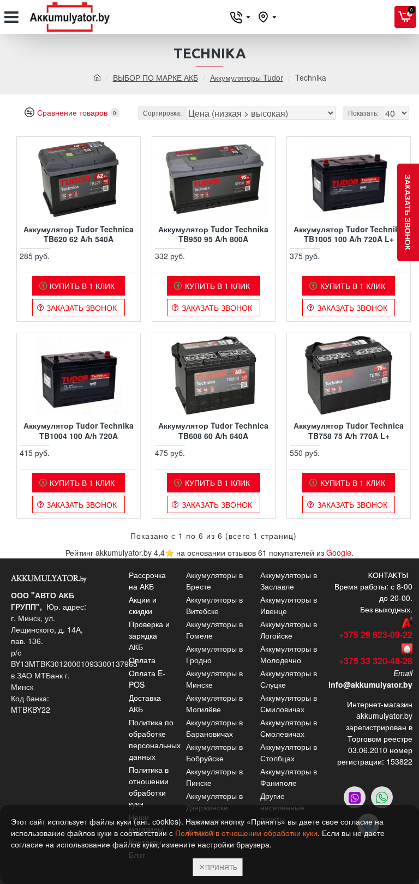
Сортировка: (162, 112)
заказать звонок (408, 212)
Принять (221, 866)
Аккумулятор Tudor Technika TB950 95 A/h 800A (213, 234)
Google (338, 552)
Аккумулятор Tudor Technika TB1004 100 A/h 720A (78, 430)
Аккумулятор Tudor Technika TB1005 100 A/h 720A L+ (349, 234)
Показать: (363, 112)
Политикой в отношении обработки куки (246, 832)
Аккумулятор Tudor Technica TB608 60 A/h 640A (213, 430)
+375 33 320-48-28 (375, 660)
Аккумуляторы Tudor (246, 77)
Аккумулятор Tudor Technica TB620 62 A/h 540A (78, 234)
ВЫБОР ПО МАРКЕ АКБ (155, 77)
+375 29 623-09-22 (375, 634)
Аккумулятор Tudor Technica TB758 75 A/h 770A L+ (349, 430)
